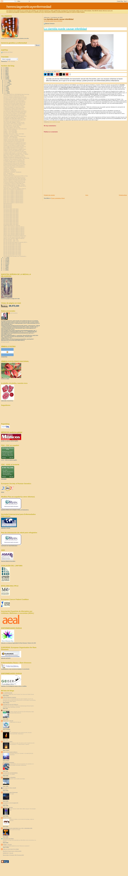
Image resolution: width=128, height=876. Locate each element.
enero (5, 257)
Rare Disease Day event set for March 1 (12, 121)
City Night (12, 793)
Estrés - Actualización (8, 173)
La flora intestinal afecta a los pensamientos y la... (13, 141)
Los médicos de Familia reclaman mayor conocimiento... (15, 111)
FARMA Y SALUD (7, 844)
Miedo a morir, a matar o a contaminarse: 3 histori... (14, 155)
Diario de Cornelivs (7, 741)
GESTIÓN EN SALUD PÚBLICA (10, 704)
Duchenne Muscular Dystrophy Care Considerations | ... (15, 256)
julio (5, 86)
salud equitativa (14, 313)
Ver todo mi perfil (5, 342)
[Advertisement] (57, 182)
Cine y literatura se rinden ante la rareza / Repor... (13, 105)
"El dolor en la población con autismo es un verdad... (14, 107)
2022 (4, 73)
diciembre (6, 80)
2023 (4, 72)
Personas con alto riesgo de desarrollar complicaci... (14, 237)
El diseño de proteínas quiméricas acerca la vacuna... (14, 164)
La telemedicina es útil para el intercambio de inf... (13, 108)
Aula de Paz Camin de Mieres (10, 752)
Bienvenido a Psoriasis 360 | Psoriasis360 (13, 855)
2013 (4, 264)
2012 (4, 265)
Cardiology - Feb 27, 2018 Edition (10, 137)
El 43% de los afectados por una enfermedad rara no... (15, 186)
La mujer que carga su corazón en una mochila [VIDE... (15, 151)
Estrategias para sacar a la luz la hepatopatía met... (14, 160)
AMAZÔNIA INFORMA (8, 838)
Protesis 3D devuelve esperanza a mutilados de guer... (15, 149)
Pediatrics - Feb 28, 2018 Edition (10, 131)
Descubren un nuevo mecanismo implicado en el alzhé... (15, 98)
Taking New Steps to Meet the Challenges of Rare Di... (14, 188)
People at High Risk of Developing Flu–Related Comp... (15, 235)
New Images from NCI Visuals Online (11, 126)
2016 (4, 260)
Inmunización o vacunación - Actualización (12, 172)
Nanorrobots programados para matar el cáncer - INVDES (15, 154)
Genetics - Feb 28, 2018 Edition (10, 130)
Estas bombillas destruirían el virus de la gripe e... (13, 147)
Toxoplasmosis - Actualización (9, 170)
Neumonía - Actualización (8, 174)
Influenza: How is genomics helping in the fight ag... (14, 226)
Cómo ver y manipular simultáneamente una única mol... (15, 96)
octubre (5, 82)
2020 (4, 76)
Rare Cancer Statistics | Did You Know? (11, 127)
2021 (4, 74)
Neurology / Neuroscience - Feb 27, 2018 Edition (13, 133)
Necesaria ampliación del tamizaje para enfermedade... (15, 179)
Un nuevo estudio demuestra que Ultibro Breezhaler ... (14, 178)
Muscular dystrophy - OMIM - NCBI (11, 240)
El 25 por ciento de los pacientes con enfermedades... (14, 113)
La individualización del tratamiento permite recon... (14, 109)
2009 (4, 270)
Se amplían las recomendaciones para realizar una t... (14, 119)
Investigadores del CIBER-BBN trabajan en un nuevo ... (15, 118)
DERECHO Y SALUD (8, 720)
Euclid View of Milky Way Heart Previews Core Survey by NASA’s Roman (18, 694)
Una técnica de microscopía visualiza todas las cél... (14, 103)
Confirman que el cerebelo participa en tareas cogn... (14, 104)
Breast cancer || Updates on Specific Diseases (13, 189)
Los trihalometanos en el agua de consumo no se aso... (15, 99)
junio (5, 88)
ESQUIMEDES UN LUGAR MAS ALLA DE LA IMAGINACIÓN (17, 828)
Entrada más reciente (49, 195)
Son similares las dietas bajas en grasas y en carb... (14, 114)
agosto (5, 85)
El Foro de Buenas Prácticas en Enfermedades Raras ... (15, 112)
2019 (4, 77)
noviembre (6, 81)
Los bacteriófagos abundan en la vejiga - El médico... (14, 184)
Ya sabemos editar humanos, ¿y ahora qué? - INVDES (15, 153)
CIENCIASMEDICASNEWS (9, 697)
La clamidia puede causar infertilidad (53, 21)
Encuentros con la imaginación (10, 802)
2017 (4, 258)
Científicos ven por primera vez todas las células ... (14, 145)
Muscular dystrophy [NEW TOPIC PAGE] (12, 243)
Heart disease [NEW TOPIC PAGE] (10, 209)
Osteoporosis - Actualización (9, 169)
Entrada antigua (123, 195)
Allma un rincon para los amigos (11, 849)
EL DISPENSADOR (7, 693)
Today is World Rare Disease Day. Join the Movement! (15, 128)
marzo (5, 91)
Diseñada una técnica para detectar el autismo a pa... (14, 156)
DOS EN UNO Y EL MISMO (9, 774)
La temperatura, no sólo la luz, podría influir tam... (13, 183)
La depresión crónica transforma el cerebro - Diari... (14, 159)
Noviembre (5, 789)
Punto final (5, 804)
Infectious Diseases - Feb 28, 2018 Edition (12, 125)
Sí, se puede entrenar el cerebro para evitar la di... (14, 95)
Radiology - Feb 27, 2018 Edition (10, 132)
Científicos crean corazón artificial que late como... (14, 150)
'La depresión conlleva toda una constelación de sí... (14, 167)
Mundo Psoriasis (7, 817)
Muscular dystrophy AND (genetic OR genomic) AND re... (15, 242)
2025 (4, 69)
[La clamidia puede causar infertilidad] (87, 51)
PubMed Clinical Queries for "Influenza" (11, 225)
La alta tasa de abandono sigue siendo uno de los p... (14, 177)
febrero (5, 93)
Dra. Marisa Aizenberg (8, 762)
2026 (4, 67)
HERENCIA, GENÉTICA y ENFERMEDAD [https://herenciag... (16, 94)
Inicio (86, 195)
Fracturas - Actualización (8, 168)
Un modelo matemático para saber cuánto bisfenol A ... (14, 102)
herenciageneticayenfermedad (28, 7)
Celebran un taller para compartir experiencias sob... (14, 181)
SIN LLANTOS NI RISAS (15, 829)
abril (5, 90)
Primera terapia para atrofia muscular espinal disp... (14, 163)
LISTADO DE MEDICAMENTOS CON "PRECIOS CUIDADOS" (16, 845)
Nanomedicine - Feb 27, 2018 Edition (11, 135)
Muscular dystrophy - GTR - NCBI (10, 239)
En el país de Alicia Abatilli (9, 788)
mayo (5, 89)
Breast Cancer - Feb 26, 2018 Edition (11, 187)
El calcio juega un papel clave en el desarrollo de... (14, 117)
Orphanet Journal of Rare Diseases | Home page (13, 139)
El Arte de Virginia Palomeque (10, 792)
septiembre (6, 84)
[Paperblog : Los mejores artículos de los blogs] (5, 428)
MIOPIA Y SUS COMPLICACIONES (17, 778)
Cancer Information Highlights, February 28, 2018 (13, 122)
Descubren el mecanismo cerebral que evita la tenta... (14, 144)
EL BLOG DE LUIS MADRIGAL (10, 773)
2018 (4, 78)
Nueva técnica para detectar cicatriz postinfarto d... (14, 165)
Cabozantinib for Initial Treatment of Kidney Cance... (14, 123)
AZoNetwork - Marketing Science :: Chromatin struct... (14, 136)
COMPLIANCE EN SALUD (15, 722)
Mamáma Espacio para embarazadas (12, 851)
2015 (4, 261)
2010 (4, 268)
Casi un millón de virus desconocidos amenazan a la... (14, 146)
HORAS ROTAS (7, 731)
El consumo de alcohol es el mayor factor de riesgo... (14, 182)
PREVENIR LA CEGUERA (9, 777)
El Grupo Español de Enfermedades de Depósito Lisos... (15, 116)
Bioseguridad (6, 710)
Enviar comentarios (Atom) (58, 198)
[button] (45, 74)
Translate (13, 61)
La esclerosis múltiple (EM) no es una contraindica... (14, 161)
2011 (4, 267)
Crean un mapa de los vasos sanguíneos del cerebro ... (15, 142)
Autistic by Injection (8, 807)
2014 (4, 263)
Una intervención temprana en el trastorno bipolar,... (14, 100)
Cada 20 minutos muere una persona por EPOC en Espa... (15, 175)
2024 (4, 70)
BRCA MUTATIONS (7, 203)
